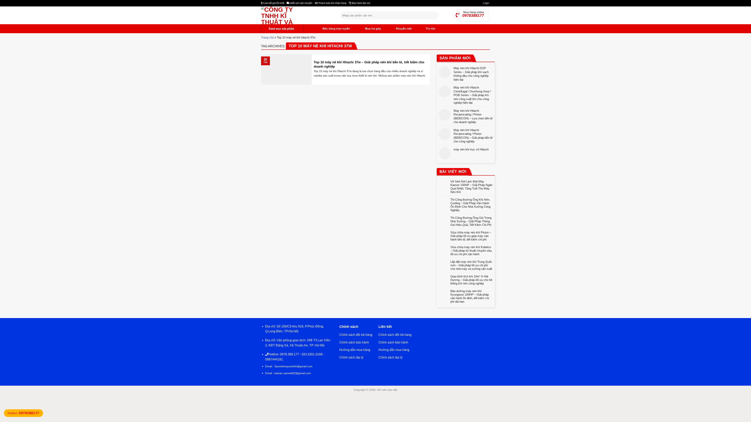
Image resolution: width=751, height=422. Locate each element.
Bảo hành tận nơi (360, 3)
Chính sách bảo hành (354, 342)
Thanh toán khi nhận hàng (332, 3)
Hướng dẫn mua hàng (354, 349)
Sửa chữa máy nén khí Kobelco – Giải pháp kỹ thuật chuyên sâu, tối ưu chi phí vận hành (471, 250)
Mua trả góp (372, 28)
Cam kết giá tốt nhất (273, 3)
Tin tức (430, 28)
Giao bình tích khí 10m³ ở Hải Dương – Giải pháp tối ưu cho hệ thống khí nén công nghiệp (471, 280)
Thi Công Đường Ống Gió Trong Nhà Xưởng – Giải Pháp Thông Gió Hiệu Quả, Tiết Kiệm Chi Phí (470, 221)
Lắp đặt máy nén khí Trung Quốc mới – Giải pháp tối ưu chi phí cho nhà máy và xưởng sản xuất (471, 265)
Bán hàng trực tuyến (336, 28)
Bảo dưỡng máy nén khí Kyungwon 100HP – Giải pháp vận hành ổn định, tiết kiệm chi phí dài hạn (469, 296)
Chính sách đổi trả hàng (355, 334)
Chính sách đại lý (351, 357)
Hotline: (23, 413)
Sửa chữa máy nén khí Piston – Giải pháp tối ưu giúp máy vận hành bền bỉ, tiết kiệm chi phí (470, 236)
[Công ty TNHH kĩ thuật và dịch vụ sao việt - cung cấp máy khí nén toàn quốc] (297, 15)
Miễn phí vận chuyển (301, 3)
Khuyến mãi (403, 28)
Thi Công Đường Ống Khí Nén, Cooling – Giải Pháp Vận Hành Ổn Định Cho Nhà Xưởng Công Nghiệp (470, 205)
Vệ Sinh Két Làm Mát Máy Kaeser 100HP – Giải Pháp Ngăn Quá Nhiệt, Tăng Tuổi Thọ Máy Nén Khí (471, 187)
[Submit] (435, 15)
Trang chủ (267, 37)
